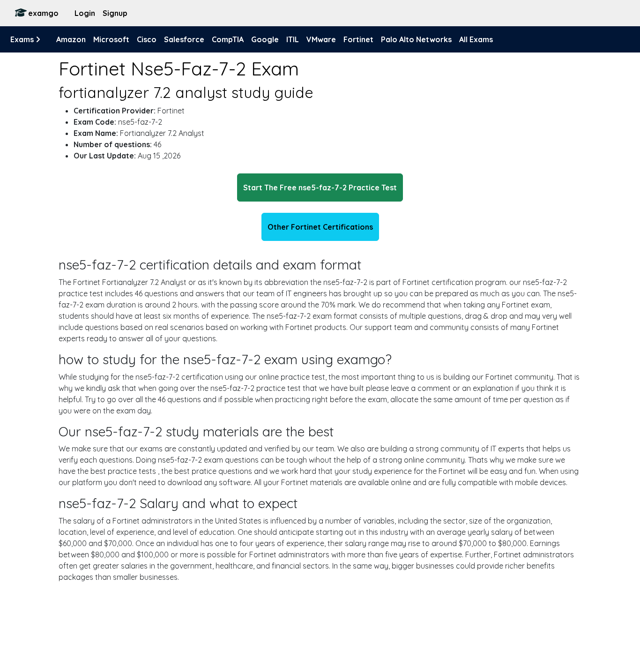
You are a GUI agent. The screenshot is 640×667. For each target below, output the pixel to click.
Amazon (71, 39)
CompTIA (228, 39)
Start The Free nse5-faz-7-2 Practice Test (320, 187)
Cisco (146, 39)
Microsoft (111, 39)
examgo (43, 13)
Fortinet (358, 39)
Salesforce (184, 39)
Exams (23, 39)
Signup (115, 13)
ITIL (292, 39)
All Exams (476, 39)
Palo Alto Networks (416, 39)
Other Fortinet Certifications (320, 227)
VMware (321, 39)
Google (265, 39)
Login (84, 13)
